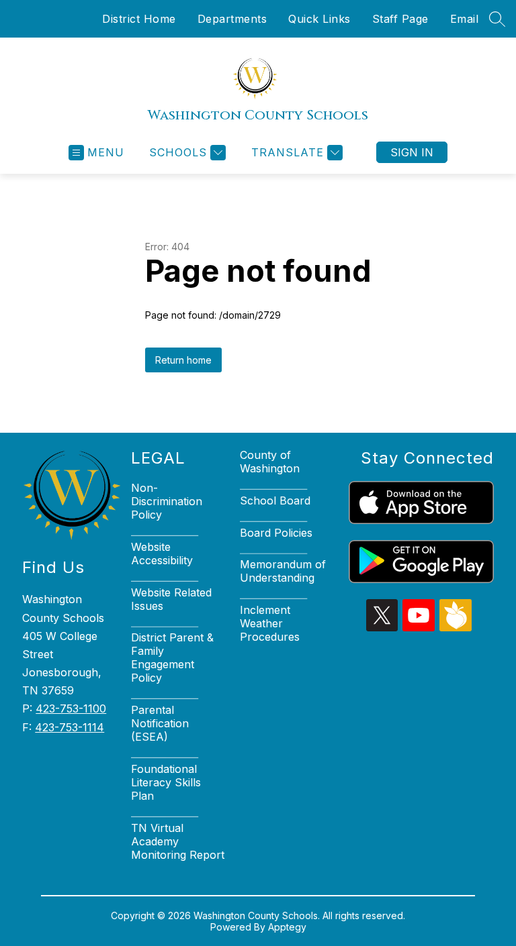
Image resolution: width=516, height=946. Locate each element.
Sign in (411, 152)
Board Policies (276, 532)
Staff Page (400, 18)
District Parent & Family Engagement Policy (172, 657)
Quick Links (319, 18)
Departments (232, 18)
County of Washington (270, 461)
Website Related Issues (171, 599)
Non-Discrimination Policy (166, 501)
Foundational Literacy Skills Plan (166, 782)
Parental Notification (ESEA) (160, 723)
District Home (139, 18)
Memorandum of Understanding (283, 571)
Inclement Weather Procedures (270, 623)
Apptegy (287, 927)
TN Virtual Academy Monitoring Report (177, 841)
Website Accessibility (162, 553)
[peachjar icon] (455, 627)
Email (464, 18)
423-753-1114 (69, 727)
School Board (275, 500)
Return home (183, 360)
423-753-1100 (71, 708)
